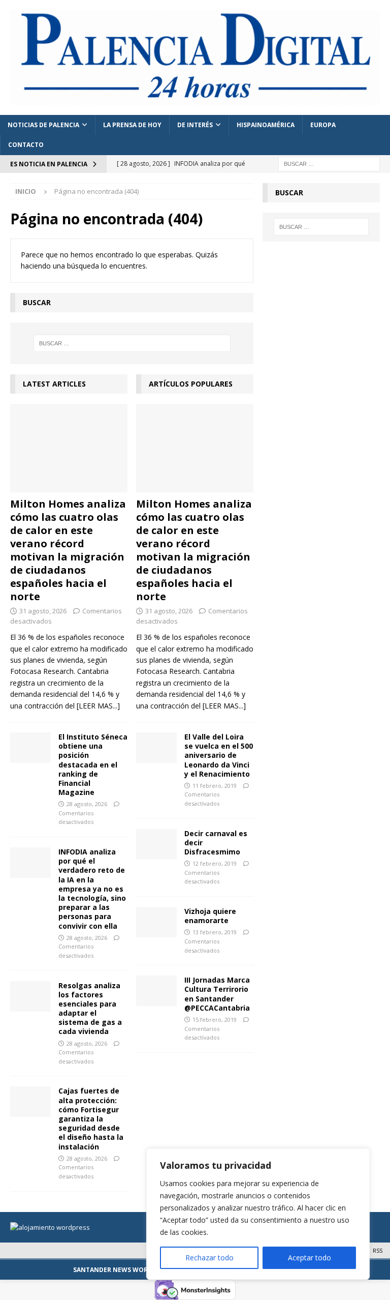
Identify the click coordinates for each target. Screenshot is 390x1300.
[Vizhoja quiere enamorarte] (156, 922)
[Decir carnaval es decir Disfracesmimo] (156, 844)
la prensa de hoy (132, 125)
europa (323, 125)
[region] (258, 1214)
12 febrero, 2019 (214, 863)
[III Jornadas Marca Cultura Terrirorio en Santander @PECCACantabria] (156, 991)
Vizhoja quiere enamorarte (210, 915)
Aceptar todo (309, 1257)
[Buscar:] (329, 163)
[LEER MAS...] (98, 706)
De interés (195, 125)
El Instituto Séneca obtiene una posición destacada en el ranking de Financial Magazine (92, 764)
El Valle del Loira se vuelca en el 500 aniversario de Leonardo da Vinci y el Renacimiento (218, 755)
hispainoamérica (266, 125)
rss (377, 1250)
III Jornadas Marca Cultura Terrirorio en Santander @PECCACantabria (217, 994)
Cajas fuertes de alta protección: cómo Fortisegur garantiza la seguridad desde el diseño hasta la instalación (90, 1118)
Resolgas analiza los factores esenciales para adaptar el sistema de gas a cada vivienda (90, 1009)
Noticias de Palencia (43, 125)
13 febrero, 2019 (214, 932)
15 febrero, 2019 (214, 1019)
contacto (26, 144)
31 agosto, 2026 (43, 610)
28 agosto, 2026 (87, 804)
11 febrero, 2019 (214, 785)
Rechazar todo (209, 1257)
